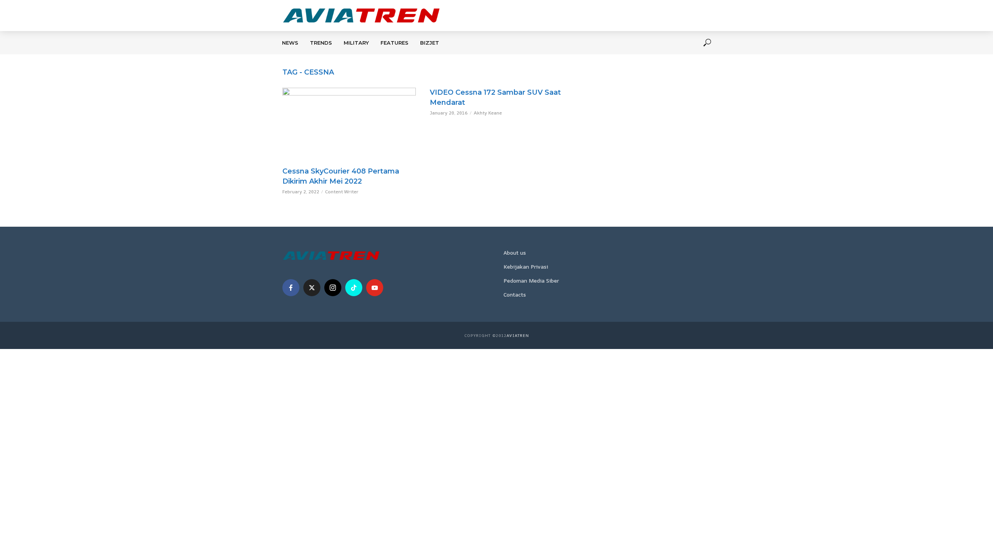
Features (394, 43)
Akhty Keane (488, 112)
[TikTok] (353, 287)
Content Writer (341, 191)
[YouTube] (374, 287)
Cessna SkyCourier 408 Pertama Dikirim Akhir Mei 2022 (340, 176)
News (290, 43)
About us (514, 252)
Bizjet (429, 43)
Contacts (514, 294)
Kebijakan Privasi (525, 266)
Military (356, 43)
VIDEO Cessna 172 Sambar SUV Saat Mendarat (495, 97)
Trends (321, 43)
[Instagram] (332, 287)
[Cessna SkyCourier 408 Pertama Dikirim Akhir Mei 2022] (349, 125)
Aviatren (518, 335)
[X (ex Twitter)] (311, 287)
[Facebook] (290, 287)
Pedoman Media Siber (531, 280)
